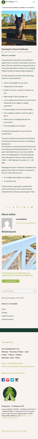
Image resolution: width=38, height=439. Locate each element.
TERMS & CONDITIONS (9, 418)
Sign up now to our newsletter (13, 373)
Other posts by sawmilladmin (26, 223)
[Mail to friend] (21, 207)
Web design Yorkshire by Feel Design (14, 431)
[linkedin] (24, 207)
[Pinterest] (17, 207)
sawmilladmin (28, 52)
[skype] (31, 207)
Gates (4, 309)
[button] (4, 256)
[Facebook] (10, 207)
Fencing (4, 312)
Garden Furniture (8, 316)
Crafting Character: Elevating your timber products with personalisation (17, 274)
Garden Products (8, 319)
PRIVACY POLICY (27, 416)
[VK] (13, 207)
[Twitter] (6, 207)
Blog (5, 15)
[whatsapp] (28, 207)
